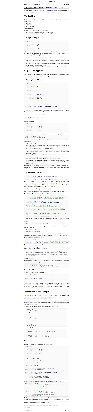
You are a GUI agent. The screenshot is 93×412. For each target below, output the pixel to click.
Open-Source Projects (35, 4)
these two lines (34, 302)
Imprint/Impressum (66, 410)
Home (25, 4)
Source (28, 407)
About (29, 4)
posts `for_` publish (46, 1)
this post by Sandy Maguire (45, 10)
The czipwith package (28, 295)
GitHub (67, 4)
